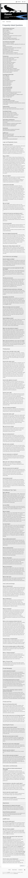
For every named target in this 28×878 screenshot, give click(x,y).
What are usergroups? (7, 90)
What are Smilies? (6, 78)
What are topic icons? (7, 85)
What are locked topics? (7, 84)
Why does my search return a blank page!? (11, 114)
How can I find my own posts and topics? (10, 117)
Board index (14, 869)
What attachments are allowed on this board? (11, 129)
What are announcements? (8, 81)
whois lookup (19, 842)
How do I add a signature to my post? (10, 59)
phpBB (6, 304)
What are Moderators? (7, 89)
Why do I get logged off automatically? (10, 38)
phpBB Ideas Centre (9, 832)
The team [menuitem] (24, 18)
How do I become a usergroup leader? (10, 93)
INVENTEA (16, 873)
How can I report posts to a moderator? (10, 68)
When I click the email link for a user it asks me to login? (13, 53)
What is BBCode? (6, 75)
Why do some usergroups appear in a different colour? (13, 94)
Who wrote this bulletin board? (8, 134)
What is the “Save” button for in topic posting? (11, 69)
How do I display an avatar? (8, 51)
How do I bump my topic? (7, 72)
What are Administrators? (7, 88)
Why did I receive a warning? (8, 67)
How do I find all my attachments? (9, 130)
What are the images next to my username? (11, 50)
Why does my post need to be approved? (10, 70)
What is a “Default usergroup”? (8, 95)
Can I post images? (6, 79)
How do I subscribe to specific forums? (10, 124)
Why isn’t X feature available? (8, 135)
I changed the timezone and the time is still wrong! (12, 47)
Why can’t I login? (6, 34)
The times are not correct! (7, 46)
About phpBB (16, 826)
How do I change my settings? (8, 42)
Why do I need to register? (8, 29)
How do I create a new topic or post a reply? (11, 57)
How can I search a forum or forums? (9, 112)
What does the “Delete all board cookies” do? (11, 39)
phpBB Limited (11, 823)
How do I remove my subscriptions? (9, 125)
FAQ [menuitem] (20, 18)
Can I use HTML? (6, 76)
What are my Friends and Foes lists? (9, 107)
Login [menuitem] (24, 1)
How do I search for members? (8, 116)
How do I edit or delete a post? (8, 58)
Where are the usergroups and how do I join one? (12, 92)
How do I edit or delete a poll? (8, 63)
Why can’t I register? (6, 32)
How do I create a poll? (7, 61)
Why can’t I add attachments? (8, 66)
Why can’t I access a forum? (8, 64)
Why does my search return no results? (10, 113)
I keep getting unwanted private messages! (11, 101)
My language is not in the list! (8, 49)
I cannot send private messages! (9, 100)
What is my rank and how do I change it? (10, 52)
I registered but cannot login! (8, 33)
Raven (8, 14)
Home (9, 869)
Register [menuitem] (19, 1)
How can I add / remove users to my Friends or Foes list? (13, 108)
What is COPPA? (6, 30)
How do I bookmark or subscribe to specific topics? (12, 123)
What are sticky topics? (7, 83)
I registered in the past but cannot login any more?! (12, 35)
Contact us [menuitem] (20, 869)
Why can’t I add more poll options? (9, 62)
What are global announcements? (9, 80)
